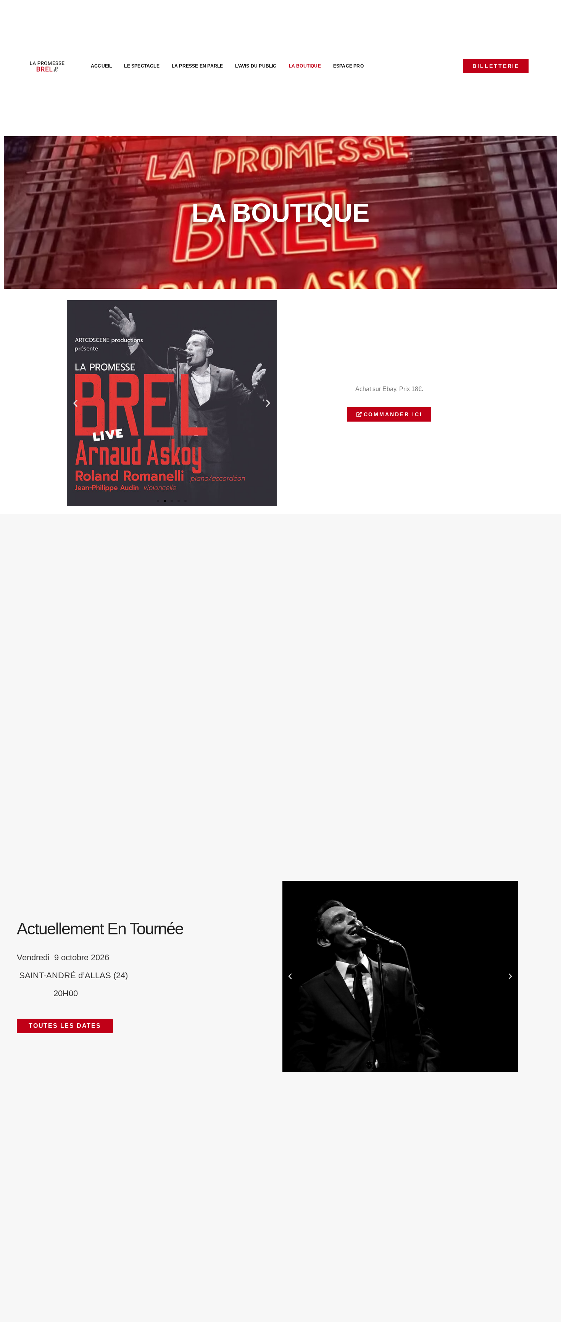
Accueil (101, 66)
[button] (75, 403)
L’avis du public (255, 66)
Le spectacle (141, 66)
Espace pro (348, 66)
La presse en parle (197, 66)
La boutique (305, 66)
